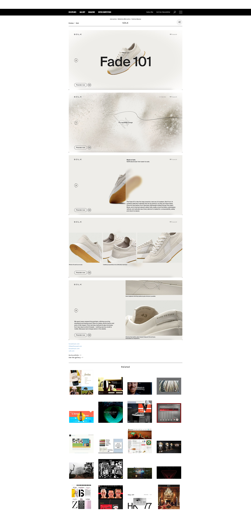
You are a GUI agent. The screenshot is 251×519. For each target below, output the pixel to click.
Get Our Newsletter (163, 12)
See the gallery (75, 358)
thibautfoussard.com (75, 346)
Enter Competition (104, 12)
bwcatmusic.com (74, 344)
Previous (71, 23)
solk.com (71, 351)
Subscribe (149, 12)
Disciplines (72, 12)
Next (77, 23)
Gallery (82, 12)
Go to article (74, 355)
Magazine (91, 12)
